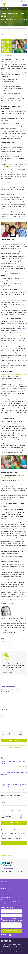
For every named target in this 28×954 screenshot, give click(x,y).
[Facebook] (2, 941)
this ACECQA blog (12, 166)
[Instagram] (10, 941)
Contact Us (14, 946)
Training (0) (19, 1)
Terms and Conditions (5, 946)
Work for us (20, 944)
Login (11, 1)
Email (2, 702)
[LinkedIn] (7, 941)
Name (2, 695)
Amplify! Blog (5, 8)
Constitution (3, 944)
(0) (26, 1)
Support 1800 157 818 (7, 895)
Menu (24, 4)
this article (7, 386)
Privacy (9, 944)
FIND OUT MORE (14, 843)
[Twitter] (5, 941)
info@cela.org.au (6, 897)
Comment (3, 716)
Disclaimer (14, 944)
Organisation (4, 709)
